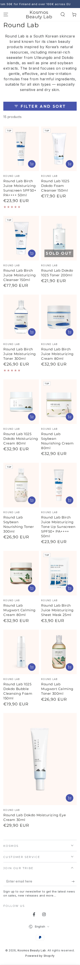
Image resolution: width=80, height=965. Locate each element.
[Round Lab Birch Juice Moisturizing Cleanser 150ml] (21, 238)
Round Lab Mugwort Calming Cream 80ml (19, 610)
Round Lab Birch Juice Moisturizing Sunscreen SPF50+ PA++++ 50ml (19, 188)
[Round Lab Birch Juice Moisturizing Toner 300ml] (21, 317)
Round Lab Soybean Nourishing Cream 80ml (57, 441)
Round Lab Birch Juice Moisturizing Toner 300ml (19, 354)
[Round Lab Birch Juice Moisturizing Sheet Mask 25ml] (59, 573)
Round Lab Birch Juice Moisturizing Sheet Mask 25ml (57, 610)
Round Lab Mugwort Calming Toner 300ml (57, 689)
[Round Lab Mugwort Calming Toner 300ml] (59, 652)
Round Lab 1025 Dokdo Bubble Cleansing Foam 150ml (17, 691)
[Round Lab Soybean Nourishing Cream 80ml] (59, 401)
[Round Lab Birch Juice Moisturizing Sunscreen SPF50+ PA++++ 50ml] (21, 148)
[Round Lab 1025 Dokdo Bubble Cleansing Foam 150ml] (21, 652)
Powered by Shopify (40, 955)
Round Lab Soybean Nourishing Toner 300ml (18, 524)
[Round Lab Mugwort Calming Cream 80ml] (21, 573)
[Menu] (6, 14)
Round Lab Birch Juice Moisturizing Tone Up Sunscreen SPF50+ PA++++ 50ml (58, 526)
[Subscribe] (74, 881)
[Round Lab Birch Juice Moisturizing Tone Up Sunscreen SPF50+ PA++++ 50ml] (59, 485)
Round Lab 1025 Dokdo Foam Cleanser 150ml (55, 185)
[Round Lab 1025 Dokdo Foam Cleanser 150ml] (59, 148)
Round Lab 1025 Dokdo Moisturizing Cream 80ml (20, 438)
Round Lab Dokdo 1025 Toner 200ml (57, 272)
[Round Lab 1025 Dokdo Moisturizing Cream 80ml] (21, 401)
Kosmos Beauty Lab (32, 950)
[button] (62, 14)
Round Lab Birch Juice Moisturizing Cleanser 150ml (19, 275)
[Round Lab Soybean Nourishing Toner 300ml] (21, 485)
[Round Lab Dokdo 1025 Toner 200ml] (59, 238)
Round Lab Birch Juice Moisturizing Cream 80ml (57, 354)
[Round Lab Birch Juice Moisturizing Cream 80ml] (59, 317)
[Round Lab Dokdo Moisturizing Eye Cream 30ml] (40, 759)
